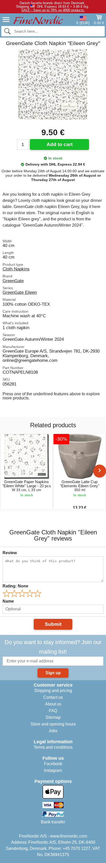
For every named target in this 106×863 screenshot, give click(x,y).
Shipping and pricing (53, 690)
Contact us (53, 697)
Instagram (53, 770)
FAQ (53, 710)
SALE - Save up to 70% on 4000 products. (53, 10)
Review (10, 553)
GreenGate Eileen (20, 292)
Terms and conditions (53, 747)
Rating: (15, 586)
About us (53, 704)
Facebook (53, 764)
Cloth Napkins (16, 268)
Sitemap (53, 717)
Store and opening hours (53, 724)
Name (8, 601)
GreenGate (13, 280)
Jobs (53, 731)
